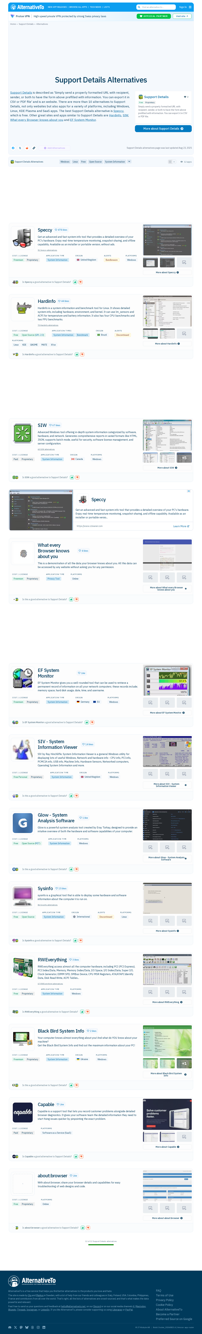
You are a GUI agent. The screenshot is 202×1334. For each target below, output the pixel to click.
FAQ (158, 1290)
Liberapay (117, 1309)
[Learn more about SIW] (23, 433)
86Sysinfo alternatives (48, 905)
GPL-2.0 (39, 335)
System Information (57, 260)
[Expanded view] (170, 162)
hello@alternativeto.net (73, 1306)
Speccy (118, 111)
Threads (21, 1309)
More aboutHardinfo (166, 343)
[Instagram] (38, 1327)
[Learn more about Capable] (23, 1112)
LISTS (107, 7)
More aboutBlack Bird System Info (166, 1074)
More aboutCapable (166, 1146)
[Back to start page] (28, 7)
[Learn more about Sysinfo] (23, 896)
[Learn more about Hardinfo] (23, 309)
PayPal (129, 1309)
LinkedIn (45, 1309)
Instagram (32, 1309)
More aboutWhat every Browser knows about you (166, 588)
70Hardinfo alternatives (48, 325)
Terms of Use (164, 1295)
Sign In (183, 7)
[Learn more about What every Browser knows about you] (23, 553)
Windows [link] (65, 161)
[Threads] (32, 1327)
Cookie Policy (164, 1305)
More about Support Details (161, 128)
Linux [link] (75, 161)
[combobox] (156, 7)
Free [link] (83, 161)
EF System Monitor (83, 120)
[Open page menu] (190, 7)
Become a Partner (168, 1314)
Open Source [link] (95, 161)
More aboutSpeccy (166, 272)
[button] (61, 229)
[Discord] (9, 1327)
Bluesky (12, 1309)
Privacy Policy (165, 1300)
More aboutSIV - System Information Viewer (166, 785)
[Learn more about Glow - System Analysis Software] (23, 823)
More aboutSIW (165, 467)
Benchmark (82, 335)
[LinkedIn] (43, 1327)
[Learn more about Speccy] (23, 238)
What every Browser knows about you (36, 120)
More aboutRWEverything (165, 1002)
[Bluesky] (26, 1327)
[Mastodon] (21, 1327)
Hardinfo (115, 115)
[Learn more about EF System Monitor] (23, 678)
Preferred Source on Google (174, 1319)
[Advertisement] (101, 49)
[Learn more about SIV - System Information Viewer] (23, 749)
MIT (38, 843)
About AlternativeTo (169, 1309)
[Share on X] (20, 148)
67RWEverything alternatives (50, 983)
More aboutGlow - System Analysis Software (166, 858)
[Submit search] (139, 7)
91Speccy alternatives (47, 250)
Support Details (21, 92)
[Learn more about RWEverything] (23, 968)
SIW (125, 115)
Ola (29, 1295)
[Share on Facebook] (13, 148)
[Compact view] (174, 162)
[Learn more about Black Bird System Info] (23, 1039)
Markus (40, 1295)
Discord (97, 1306)
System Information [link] (115, 161)
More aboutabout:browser (165, 1218)
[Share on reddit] (27, 148)
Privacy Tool (54, 578)
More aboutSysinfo (166, 930)
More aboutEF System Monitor (165, 712)
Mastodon (140, 1306)
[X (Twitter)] (15, 1327)
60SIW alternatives (46, 449)
